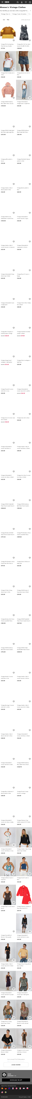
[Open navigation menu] (2, 2)
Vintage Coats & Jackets (19, 14)
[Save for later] (14, 40)
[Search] (18, 2)
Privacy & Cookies (23, 1096)
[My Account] (22, 2)
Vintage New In (5, 14)
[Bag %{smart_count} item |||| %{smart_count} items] (30, 2)
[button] (2, 1088)
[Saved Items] (26, 2)
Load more (16, 1065)
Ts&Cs (29, 1096)
